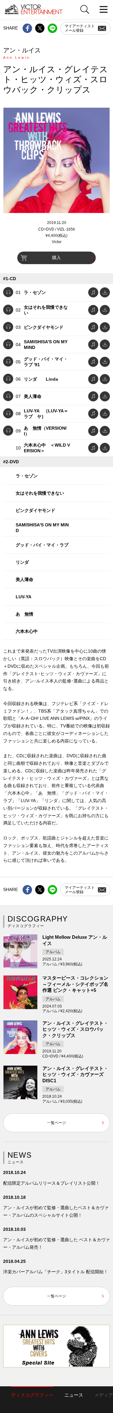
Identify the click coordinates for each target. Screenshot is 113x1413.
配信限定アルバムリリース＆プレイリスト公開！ (51, 1183)
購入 (56, 257)
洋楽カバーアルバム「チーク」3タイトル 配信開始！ (55, 1271)
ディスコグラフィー (32, 1395)
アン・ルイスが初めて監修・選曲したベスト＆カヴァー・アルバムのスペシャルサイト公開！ (56, 1211)
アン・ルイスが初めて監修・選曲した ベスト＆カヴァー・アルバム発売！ (56, 1243)
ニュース (73, 1395)
